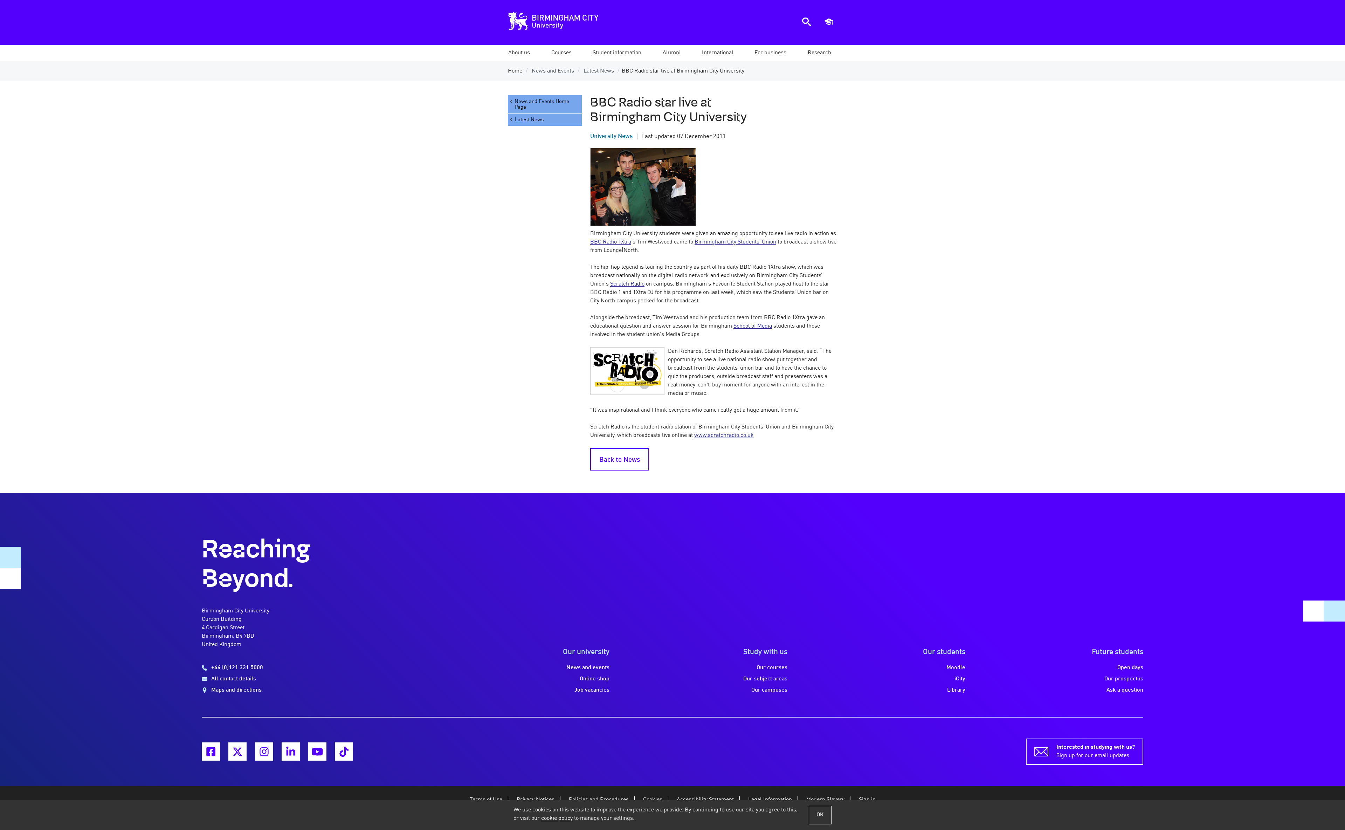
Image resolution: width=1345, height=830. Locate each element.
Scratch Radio (627, 284)
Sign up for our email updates (1095, 752)
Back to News (619, 460)
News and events (587, 668)
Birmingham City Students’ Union (735, 242)
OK (820, 815)
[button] (519, 53)
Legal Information (770, 800)
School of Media (752, 326)
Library (956, 690)
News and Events (553, 71)
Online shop (594, 679)
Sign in (867, 800)
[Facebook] (211, 751)
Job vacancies (591, 690)
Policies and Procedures (599, 800)
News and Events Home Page (542, 104)
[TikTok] (344, 751)
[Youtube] (317, 751)
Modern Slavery (825, 800)
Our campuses (769, 690)
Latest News (599, 71)
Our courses (772, 668)
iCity (959, 679)
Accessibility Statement (705, 800)
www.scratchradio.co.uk (724, 435)
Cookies (652, 800)
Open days (1130, 668)
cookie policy (557, 818)
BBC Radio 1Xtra (610, 242)
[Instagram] (264, 751)
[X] (237, 751)
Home (515, 71)
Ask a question (1124, 690)
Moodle (955, 668)
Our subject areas (765, 679)
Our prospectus (1123, 679)
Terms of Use (486, 800)
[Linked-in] (291, 751)
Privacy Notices (535, 800)
